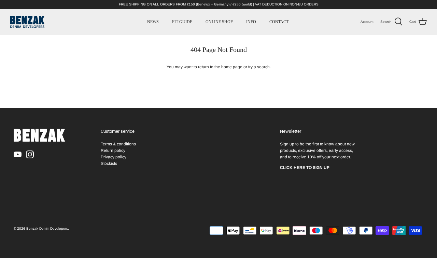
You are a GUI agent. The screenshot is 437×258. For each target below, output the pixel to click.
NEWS (153, 21)
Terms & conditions (118, 144)
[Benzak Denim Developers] (27, 22)
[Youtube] (18, 154)
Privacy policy (113, 157)
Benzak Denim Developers (47, 228)
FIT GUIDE (182, 21)
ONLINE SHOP (219, 21)
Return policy (113, 150)
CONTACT (278, 21)
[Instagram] (30, 154)
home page (231, 66)
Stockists (109, 163)
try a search (259, 66)
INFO (251, 21)
